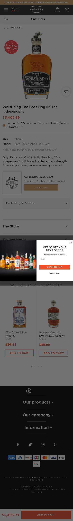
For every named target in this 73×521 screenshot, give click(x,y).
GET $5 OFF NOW (54, 267)
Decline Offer (55, 273)
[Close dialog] (71, 242)
